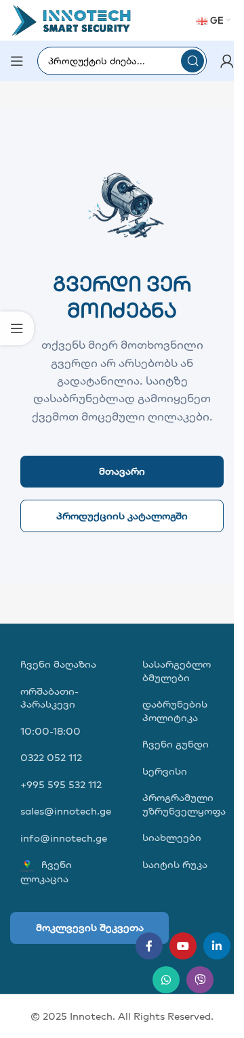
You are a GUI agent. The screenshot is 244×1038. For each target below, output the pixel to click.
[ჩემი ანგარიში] (227, 60)
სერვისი (164, 770)
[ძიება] (192, 60)
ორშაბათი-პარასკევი (49, 698)
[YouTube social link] (183, 945)
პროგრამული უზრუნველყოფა (184, 804)
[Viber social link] (200, 979)
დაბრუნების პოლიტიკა (174, 710)
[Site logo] (71, 19)
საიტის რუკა (174, 864)
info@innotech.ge (63, 837)
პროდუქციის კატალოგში (122, 515)
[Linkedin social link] (216, 945)
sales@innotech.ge (65, 810)
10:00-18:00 (50, 731)
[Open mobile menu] (16, 60)
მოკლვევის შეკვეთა (90, 927)
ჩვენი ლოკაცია (46, 871)
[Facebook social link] (149, 945)
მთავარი (122, 470)
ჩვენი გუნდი (175, 743)
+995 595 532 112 (61, 784)
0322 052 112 (51, 757)
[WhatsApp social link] (166, 979)
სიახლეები (171, 837)
